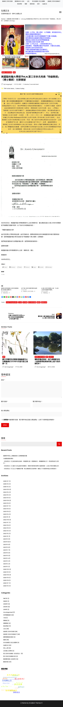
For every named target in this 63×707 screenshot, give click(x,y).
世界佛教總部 (7, 615)
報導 (26, 4)
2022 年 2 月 (7, 533)
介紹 (4, 618)
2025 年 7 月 (7, 481)
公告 (28, 1)
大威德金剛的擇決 (8, 458)
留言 (3, 380)
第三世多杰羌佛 (32, 302)
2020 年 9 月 (7, 577)
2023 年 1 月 (6, 517)
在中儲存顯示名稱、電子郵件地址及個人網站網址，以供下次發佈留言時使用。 (29, 420)
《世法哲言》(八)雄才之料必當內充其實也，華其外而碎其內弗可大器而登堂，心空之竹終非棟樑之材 (31, 466)
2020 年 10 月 (7, 575)
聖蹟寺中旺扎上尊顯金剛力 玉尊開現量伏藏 (15, 456)
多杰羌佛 (25, 302)
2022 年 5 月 (7, 528)
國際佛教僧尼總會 (8, 637)
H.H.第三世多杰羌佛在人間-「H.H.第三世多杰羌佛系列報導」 (49, 289)
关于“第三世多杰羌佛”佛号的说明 (29, 288)
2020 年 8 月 (7, 580)
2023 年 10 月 (7, 500)
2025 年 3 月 (7, 487)
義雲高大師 (44, 302)
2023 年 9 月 (7, 503)
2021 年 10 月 (7, 542)
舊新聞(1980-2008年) (9, 659)
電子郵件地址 (37, 401)
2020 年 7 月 (7, 583)
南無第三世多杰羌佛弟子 (54, 1)
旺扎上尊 (5, 648)
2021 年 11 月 (6, 539)
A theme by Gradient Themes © (31, 703)
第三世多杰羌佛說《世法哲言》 (12, 653)
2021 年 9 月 (6, 544)
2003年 (5, 607)
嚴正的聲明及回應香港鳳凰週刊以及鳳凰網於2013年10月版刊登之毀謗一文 (15, 361)
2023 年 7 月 (7, 506)
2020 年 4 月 (7, 586)
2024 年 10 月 (7, 489)
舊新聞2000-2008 (19, 1)
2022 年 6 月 (7, 525)
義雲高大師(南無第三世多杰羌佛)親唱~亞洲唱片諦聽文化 (9, 289)
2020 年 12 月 (7, 569)
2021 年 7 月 (6, 550)
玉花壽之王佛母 (7, 651)
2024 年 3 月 (7, 495)
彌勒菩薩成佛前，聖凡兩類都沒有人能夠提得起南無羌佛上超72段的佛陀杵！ (47, 361)
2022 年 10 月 (7, 520)
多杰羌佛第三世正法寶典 (38, 1)
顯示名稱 (4, 401)
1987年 (5, 598)
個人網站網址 (5, 411)
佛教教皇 (5, 623)
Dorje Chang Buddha (11, 302)
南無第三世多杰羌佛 (7, 1)
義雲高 (38, 302)
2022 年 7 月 (7, 522)
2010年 (5, 609)
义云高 (20, 302)
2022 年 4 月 (7, 531)
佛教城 (5, 620)
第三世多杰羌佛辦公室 (9, 656)
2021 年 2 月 (6, 564)
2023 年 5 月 (7, 511)
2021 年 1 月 (6, 566)
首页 (38, 4)
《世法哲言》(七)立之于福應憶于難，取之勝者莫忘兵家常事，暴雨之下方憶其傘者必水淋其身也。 (30, 469)
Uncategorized (8, 612)
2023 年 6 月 (7, 509)
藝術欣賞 (32, 4)
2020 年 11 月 (7, 572)
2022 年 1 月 (6, 536)
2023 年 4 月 (7, 514)
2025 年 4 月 (7, 484)
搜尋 (3, 438)
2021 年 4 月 (6, 558)
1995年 (5, 601)
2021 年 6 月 (6, 553)
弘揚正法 (44, 4)
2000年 (5, 604)
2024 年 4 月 (7, 492)
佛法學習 (19, 4)
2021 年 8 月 (6, 547)
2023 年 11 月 (7, 498)
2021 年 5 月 (6, 555)
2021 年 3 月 (6, 561)
